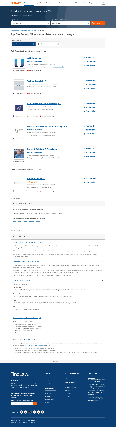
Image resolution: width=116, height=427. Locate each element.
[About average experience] (40, 70)
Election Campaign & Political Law (23, 213)
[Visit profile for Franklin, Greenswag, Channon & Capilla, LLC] (19, 131)
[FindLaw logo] (16, 3)
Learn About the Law (70, 387)
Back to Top (59, 361)
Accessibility (48, 381)
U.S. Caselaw (68, 393)
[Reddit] (38, 412)
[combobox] (30, 23)
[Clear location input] (88, 23)
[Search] (103, 3)
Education (62, 213)
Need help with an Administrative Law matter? (28, 242)
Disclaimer (26, 422)
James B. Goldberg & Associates (42, 149)
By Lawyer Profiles (49, 399)
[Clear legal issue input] (48, 23)
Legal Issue (14, 20)
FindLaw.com (91, 378)
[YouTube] (25, 412)
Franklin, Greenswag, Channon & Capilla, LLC (48, 126)
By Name (47, 402)
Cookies (33, 422)
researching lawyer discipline (37, 345)
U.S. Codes (67, 396)
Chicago (20, 221)
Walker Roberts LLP (36, 81)
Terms (12, 422)
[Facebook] (21, 412)
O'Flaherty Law (34, 58)
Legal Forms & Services (71, 378)
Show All (13, 230)
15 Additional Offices (59, 67)
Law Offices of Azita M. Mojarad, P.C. (44, 103)
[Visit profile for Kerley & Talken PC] (19, 183)
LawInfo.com (91, 397)
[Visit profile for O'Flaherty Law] (19, 63)
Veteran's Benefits (51, 213)
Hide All (19, 230)
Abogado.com (91, 390)
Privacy (19, 422)
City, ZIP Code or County (58, 20)
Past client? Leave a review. (34, 61)
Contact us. (26, 387)
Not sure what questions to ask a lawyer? (27, 318)
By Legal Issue (48, 396)
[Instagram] (34, 412)
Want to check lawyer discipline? (24, 339)
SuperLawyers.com (93, 384)
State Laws (67, 390)
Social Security (39, 213)
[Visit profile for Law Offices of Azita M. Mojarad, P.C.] (19, 108)
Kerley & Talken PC (36, 178)
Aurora (38, 221)
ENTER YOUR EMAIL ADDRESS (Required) (22, 400)
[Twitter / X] (30, 412)
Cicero (14, 221)
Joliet (25, 221)
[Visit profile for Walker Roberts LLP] (19, 85)
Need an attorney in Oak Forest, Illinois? (26, 261)
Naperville (31, 221)
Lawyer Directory (15, 30)
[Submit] (35, 403)
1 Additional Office (60, 158)
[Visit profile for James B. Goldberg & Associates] (19, 153)
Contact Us (47, 384)
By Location (48, 393)
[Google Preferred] (42, 412)
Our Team (47, 378)
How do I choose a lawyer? (22, 280)
